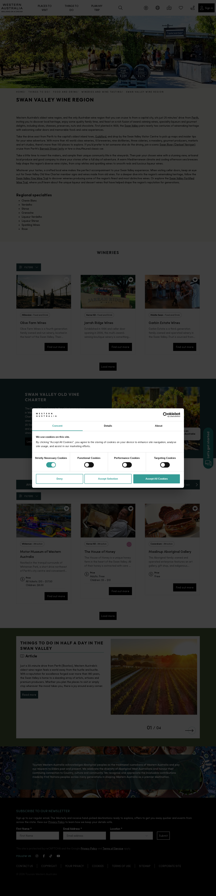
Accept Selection (108, 478)
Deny (60, 478)
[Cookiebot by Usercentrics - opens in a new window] (165, 414)
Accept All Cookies (156, 478)
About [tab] (158, 425)
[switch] (89, 464)
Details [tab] (108, 425)
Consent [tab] (57, 425)
